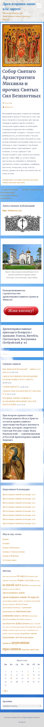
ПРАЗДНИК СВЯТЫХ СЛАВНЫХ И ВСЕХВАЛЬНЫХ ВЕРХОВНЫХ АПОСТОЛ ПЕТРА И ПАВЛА (19, 401)
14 (28, 674)
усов (5, 633)
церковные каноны (28, 633)
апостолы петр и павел (10, 576)
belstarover (9, 107)
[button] (40, 4)
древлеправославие (14, 592)
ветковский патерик (34, 585)
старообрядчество (32, 630)
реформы (25, 623)
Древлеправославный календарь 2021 (19, 502)
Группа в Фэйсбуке (11, 556)
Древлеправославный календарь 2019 (19, 494)
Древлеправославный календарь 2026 (19, 523)
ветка (25, 585)
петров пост (28, 619)
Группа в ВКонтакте (11, 547)
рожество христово (28, 627)
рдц (18, 623)
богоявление (13, 580)
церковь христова (30, 649)
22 (33, 678)
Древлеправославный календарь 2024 (19, 515)
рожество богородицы (13, 627)
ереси (18, 604)
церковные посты (12, 637)
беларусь (22, 576)
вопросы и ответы (8, 589)
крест (20, 608)
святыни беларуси (13, 630)
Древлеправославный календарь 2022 (19, 507)
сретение (23, 630)
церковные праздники (17, 182)
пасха (31, 616)
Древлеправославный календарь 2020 (19, 498)
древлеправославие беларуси (21, 597)
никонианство (9, 611)
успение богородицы (13, 633)
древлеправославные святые (13, 601)
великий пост (12, 585)
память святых (21, 615)
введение (37, 580)
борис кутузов (25, 580)
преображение (9, 623)
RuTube (6, 539)
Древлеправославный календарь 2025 (19, 519)
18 (11, 678)
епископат (11, 604)
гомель (18, 589)
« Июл (5, 691)
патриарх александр (17, 619)
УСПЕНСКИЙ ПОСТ (11, 387)
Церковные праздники (30, 180)
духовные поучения (32, 601)
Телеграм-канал (9, 560)
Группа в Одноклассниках (14, 551)
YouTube (6, 543)
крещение (27, 607)
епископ (5, 604)
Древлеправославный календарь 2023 (19, 511)
